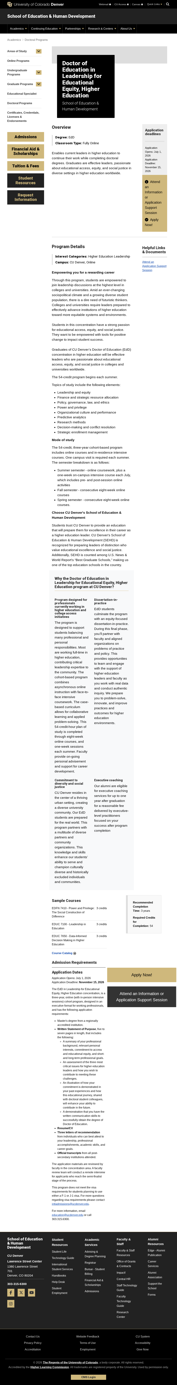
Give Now (143, 1349)
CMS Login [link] (88, 1377)
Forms (152, 1294)
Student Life (59, 1251)
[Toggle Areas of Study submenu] (38, 51)
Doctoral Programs (36, 39)
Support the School (155, 1286)
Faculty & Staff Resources (125, 1253)
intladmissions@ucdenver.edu (70, 1204)
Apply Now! (141, 975)
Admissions (92, 1291)
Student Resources (60, 1242)
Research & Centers (101, 28)
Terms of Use (88, 1342)
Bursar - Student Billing (95, 1271)
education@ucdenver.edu (67, 1215)
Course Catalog (62, 953)
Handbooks (59, 1275)
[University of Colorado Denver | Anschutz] (35, 4)
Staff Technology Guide (127, 1288)
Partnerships (73, 28)
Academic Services (92, 1242)
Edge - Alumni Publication (156, 1253)
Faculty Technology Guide (124, 1301)
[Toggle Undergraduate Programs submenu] (38, 72)
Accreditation (33, 1349)
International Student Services (62, 1267)
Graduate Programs (20, 84)
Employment (87, 1349)
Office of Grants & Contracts (126, 1264)
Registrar (90, 1262)
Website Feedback (87, 1336)
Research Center (123, 1314)
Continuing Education (44, 28)
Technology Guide (63, 1258)
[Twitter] (22, 1297)
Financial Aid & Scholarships (94, 1282)
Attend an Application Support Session (154, 266)
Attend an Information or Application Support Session (141, 996)
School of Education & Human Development (51, 16)
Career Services (153, 1264)
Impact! (121, 1272)
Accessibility (142, 1342)
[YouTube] (33, 1297)
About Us (126, 28)
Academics (17, 28)
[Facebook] (12, 1297)
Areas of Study (17, 51)
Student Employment (59, 1290)
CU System (143, 1336)
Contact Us (33, 1336)
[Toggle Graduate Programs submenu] (38, 84)
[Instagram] (12, 1308)
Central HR (124, 1279)
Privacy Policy (32, 1342)
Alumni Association (155, 1275)
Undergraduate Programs (17, 72)
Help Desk (58, 1282)
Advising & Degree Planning (95, 1254)
